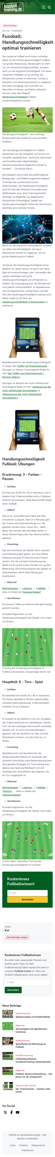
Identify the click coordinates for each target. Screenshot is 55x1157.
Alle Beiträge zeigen (17, 937)
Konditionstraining (24, 1055)
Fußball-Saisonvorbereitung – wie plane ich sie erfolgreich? (34, 1075)
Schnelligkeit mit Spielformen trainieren (31, 1030)
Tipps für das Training (26, 1085)
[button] (49, 7)
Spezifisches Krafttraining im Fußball (31, 1045)
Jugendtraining (23, 1013)
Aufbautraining (23, 1041)
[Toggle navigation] (43, 7)
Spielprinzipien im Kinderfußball (33, 1016)
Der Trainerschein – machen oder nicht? (33, 1090)
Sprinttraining (10, 25)
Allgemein (20, 1026)
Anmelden (27, 899)
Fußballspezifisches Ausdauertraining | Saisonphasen (33, 1060)
